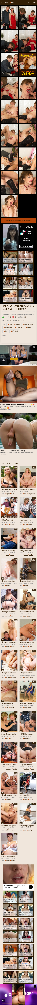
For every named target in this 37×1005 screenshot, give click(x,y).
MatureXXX (7, 2)
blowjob (30, 616)
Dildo (6, 331)
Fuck (10, 324)
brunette (12, 707)
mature (12, 555)
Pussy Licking (9, 327)
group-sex (8, 799)
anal (7, 524)
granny (30, 524)
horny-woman (31, 494)
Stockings (20, 327)
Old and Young (28, 324)
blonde (13, 494)
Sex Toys (15, 331)
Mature (17, 324)
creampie (12, 524)
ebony (31, 799)
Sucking (29, 327)
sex (12, 616)
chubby (31, 555)
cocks (7, 555)
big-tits (8, 494)
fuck (25, 494)
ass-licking (8, 769)
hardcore (12, 830)
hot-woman (27, 738)
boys (25, 524)
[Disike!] (13, 317)
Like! (7, 317)
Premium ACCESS (18, 221)
